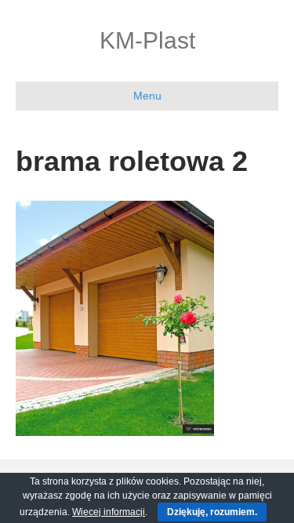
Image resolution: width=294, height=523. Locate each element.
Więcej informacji (108, 512)
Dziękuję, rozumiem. (212, 512)
